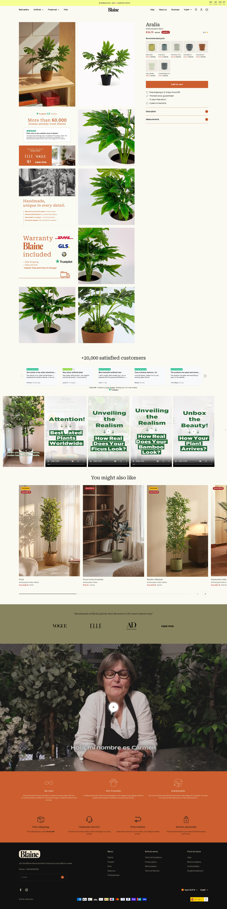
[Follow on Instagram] (26, 890)
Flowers (111, 862)
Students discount (195, 870)
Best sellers (24, 9)
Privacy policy (151, 862)
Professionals (113, 875)
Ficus (21, 579)
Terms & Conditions (153, 857)
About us (163, 9)
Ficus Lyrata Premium (93, 579)
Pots (66, 9)
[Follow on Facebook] (20, 890)
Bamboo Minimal (155, 579)
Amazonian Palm (219, 579)
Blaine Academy (194, 862)
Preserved (52, 9)
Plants (110, 857)
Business (175, 9)
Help (152, 9)
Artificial (37, 9)
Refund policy (151, 866)
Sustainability (193, 866)
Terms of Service (152, 870)
